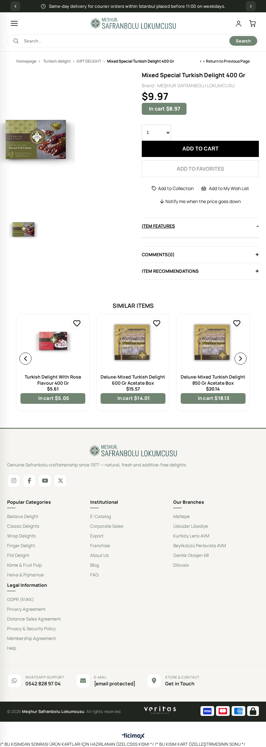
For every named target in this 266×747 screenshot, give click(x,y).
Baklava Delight (22, 516)
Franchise (100, 545)
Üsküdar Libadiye (190, 526)
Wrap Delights (21, 536)
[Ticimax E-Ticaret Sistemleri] (133, 736)
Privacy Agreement (26, 609)
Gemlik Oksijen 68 (191, 555)
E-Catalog (100, 516)
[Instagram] (13, 480)
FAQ (94, 575)
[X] (60, 480)
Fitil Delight (18, 555)
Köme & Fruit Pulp (24, 565)
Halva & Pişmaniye (25, 575)
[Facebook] (29, 480)
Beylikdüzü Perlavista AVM (199, 545)
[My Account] (238, 23)
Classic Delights (23, 526)
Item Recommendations (170, 271)
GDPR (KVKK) (20, 599)
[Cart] (252, 23)
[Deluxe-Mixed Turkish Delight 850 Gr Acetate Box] (212, 339)
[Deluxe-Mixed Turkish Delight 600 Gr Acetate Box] (133, 339)
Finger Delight (21, 545)
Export (96, 536)
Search (243, 41)
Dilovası (181, 565)
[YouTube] (44, 480)
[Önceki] (15, 6)
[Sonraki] (251, 6)
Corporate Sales (106, 526)
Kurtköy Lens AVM (191, 536)
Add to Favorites (76, 323)
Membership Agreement (31, 638)
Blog (94, 565)
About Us (99, 555)
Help (11, 648)
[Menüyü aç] (14, 23)
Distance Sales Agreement (34, 619)
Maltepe (181, 516)
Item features (158, 226)
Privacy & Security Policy (31, 629)
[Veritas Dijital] (160, 710)
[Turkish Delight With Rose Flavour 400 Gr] (53, 339)
